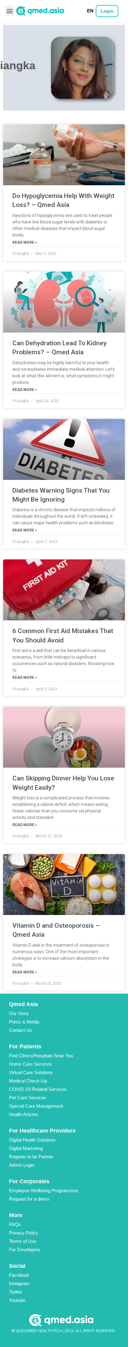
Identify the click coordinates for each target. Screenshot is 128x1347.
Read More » (24, 242)
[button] (9, 11)
